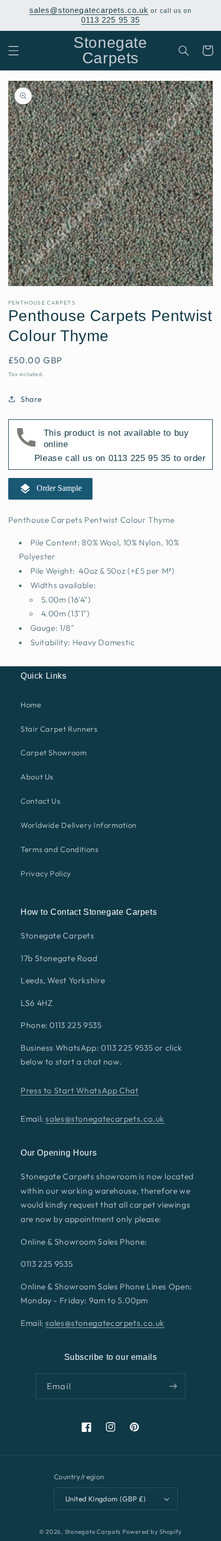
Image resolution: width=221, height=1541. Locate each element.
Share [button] (31, 399)
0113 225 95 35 (110, 20)
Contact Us (40, 801)
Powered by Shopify (152, 1531)
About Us (37, 777)
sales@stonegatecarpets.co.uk (89, 10)
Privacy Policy (46, 873)
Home (31, 705)
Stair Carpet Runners (59, 729)
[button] (13, 50)
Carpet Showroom (53, 752)
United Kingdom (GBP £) (105, 1498)
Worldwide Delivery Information (79, 825)
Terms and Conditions (60, 849)
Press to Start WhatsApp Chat (80, 1090)
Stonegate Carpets (93, 1531)
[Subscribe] (173, 1385)
